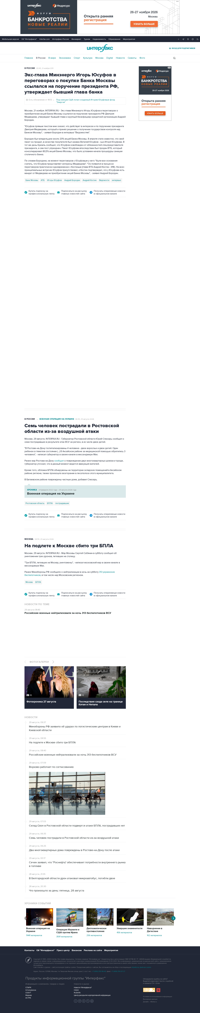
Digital (109, 58)
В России (40, 58)
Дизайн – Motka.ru (150, 1002)
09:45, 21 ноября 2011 (44, 68)
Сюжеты (132, 58)
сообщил (78, 267)
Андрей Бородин (72, 180)
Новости (120, 58)
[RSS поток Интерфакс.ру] (88, 1001)
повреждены (82, 270)
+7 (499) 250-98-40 (99, 971)
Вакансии (77, 950)
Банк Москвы (32, 180)
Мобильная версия (10, 39)
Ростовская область (35, 294)
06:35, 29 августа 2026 (84, 419)
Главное (28, 58)
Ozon (49, 294)
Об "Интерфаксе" (29, 39)
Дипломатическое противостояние (96, 930)
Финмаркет (76, 39)
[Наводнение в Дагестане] (160, 925)
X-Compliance (30, 990)
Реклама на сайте (93, 950)
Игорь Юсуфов (54, 180)
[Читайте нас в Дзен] (75, 1001)
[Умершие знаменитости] (130, 925)
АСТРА (28, 998)
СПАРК (28, 987)
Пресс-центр (63, 950)
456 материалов (124, 932)
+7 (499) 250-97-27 (118, 971)
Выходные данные (150, 999)
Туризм (87, 39)
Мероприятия (129, 39)
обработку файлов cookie (141, 967)
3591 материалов (64, 936)
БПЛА (57, 294)
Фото (142, 58)
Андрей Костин (89, 180)
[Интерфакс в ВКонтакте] (84, 1001)
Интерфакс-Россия (60, 39)
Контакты (29, 950)
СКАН (76, 990)
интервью (116, 180)
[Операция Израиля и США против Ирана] (69, 926)
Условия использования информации (157, 997)
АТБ (42, 180)
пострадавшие (62, 503)
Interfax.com (44, 39)
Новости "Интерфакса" (83, 987)
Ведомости (104, 180)
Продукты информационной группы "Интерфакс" (65, 978)
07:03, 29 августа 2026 (84, 216)
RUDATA (77, 993)
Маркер (28, 995)
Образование (114, 39)
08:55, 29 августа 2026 (44, 539)
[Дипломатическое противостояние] (100, 925)
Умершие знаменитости (129, 928)
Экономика (65, 58)
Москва (99, 58)
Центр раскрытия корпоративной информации (92, 995)
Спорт (77, 58)
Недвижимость (99, 39)
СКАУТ (28, 993)
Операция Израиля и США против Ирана (67, 931)
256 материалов (94, 935)
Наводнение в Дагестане (154, 930)
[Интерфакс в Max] (92, 1001)
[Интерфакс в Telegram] (79, 1001)
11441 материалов (34, 935)
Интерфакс (100, 48)
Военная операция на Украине (56, 216)
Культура (87, 58)
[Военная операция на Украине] (39, 925)
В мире (52, 58)
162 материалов (154, 935)
